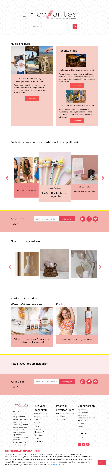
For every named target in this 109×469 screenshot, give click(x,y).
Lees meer (32, 99)
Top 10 (37, 426)
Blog (36, 420)
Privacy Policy (58, 464)
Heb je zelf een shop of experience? (65, 415)
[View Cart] (102, 462)
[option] (27, 177)
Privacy (81, 427)
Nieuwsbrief (39, 432)
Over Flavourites (40, 414)
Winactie (37, 423)
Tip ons (37, 438)
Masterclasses (61, 419)
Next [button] (102, 176)
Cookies (81, 424)
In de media (39, 441)
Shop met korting (41, 417)
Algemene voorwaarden (83, 411)
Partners (37, 429)
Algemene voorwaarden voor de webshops (86, 417)
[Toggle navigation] (24, 17)
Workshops (38, 435)
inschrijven (67, 219)
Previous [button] (6, 176)
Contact (81, 437)
